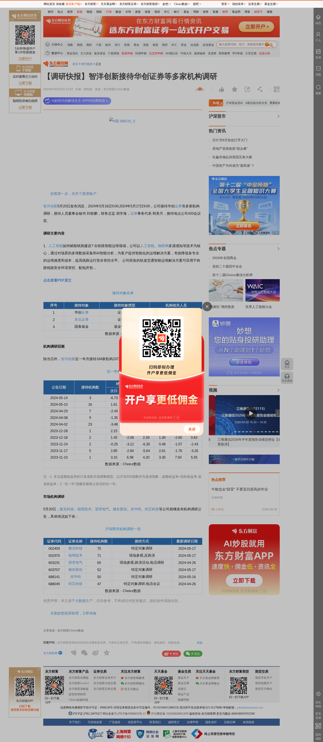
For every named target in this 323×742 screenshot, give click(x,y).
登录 (224, 4)
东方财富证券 (127, 4)
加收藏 (60, 4)
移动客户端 (73, 4)
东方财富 (90, 4)
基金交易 (270, 4)
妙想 (165, 4)
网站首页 (49, 4)
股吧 (196, 4)
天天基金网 (108, 4)
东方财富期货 (149, 4)
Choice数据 (181, 4)
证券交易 (254, 4)
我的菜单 (238, 4)
